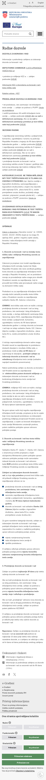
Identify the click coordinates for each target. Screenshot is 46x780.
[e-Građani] (13, 3)
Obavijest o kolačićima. (25, 771)
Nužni (5, 723)
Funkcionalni (8, 733)
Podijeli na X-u (14, 674)
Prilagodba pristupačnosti (33, 6)
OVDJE (14, 79)
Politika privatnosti (9, 711)
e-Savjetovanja (8, 690)
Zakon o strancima (9, 232)
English (41, 3)
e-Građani (6, 687)
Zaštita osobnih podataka (12, 708)
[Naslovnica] (23, 15)
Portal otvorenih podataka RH (14, 693)
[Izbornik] (40, 34)
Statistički (7, 743)
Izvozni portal (7, 696)
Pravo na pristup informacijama (14, 705)
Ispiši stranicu (3, 674)
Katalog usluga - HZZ (11, 93)
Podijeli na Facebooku (9, 674)
